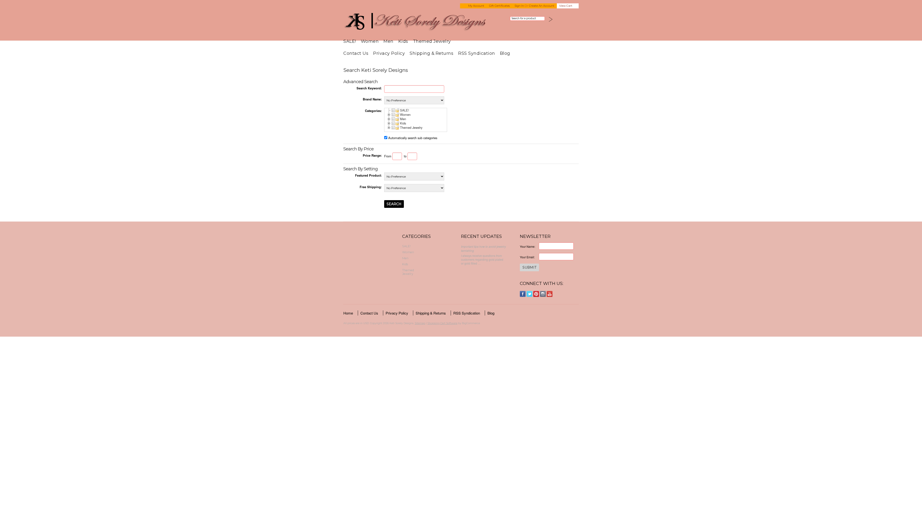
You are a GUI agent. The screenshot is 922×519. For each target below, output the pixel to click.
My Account (476, 5)
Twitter (530, 294)
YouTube (550, 294)
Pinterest (536, 294)
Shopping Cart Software (442, 323)
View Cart (565, 5)
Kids (403, 41)
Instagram (543, 294)
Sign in (519, 5)
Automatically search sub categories (412, 138)
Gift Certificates (499, 5)
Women (370, 41)
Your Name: (527, 246)
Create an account (541, 5)
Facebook (523, 294)
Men (388, 41)
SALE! (349, 41)
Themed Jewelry (432, 41)
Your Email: (527, 257)
